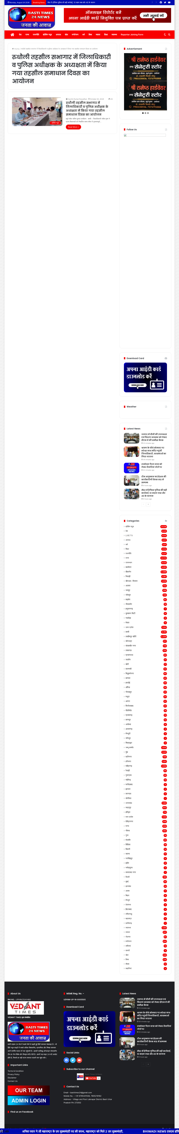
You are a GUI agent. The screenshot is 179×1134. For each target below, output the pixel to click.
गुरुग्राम (129, 748)
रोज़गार (128, 910)
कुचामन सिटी (130, 586)
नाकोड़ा (128, 591)
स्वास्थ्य (114, 34)
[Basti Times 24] (31, 18)
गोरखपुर (129, 665)
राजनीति (36, 34)
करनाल (128, 767)
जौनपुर (128, 711)
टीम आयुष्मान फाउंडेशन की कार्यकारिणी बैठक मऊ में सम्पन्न (153, 452)
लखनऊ (129, 623)
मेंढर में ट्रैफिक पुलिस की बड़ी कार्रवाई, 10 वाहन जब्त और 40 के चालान (154, 466)
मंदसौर (128, 813)
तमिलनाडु (129, 887)
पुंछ (127, 725)
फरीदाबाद (129, 757)
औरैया (128, 660)
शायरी (128, 923)
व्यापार (98, 34)
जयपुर (128, 563)
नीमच (128, 804)
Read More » (73, 127)
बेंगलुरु (128, 873)
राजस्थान (129, 535)
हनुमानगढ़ (129, 582)
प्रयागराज (129, 628)
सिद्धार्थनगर (130, 646)
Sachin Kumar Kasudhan (77, 99)
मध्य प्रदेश (129, 790)
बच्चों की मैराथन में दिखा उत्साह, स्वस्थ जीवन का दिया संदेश (67, 2)
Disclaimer (12, 1051)
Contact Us (12, 1054)
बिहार (127, 868)
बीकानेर (128, 545)
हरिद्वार (128, 785)
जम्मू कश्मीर (130, 720)
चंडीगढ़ (128, 753)
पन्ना (127, 799)
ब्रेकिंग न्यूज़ (47, 34)
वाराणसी (128, 642)
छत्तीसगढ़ (129, 896)
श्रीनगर (129, 730)
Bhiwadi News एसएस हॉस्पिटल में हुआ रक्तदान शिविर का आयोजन (136, 1131)
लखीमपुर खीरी (131, 609)
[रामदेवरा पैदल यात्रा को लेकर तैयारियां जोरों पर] (131, 441)
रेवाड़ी (128, 743)
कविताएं (128, 919)
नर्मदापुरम (129, 841)
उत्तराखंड (129, 776)
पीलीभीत (129, 683)
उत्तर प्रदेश (129, 600)
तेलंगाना (128, 878)
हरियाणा (128, 734)
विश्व (90, 34)
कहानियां (128, 942)
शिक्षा (106, 34)
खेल (66, 34)
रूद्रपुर (128, 780)
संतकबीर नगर (131, 619)
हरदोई (128, 656)
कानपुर (128, 693)
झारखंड (128, 859)
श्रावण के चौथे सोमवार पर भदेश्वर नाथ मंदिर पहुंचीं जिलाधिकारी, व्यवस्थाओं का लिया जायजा (153, 425)
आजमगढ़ (129, 702)
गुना (127, 808)
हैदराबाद (129, 882)
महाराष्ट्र (129, 891)
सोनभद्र (129, 614)
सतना (128, 827)
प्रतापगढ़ (129, 688)
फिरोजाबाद (129, 679)
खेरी (127, 637)
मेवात (127, 595)
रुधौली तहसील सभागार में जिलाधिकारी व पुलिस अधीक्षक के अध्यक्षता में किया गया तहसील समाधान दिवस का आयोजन (87, 109)
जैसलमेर (129, 577)
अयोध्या (128, 697)
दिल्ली (127, 850)
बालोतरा (128, 540)
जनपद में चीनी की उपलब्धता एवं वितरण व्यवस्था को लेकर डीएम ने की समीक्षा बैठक (154, 410)
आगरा (128, 674)
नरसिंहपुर (129, 831)
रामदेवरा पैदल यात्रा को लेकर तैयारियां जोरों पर (151, 439)
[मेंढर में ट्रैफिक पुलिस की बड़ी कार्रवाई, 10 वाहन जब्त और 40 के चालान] (131, 467)
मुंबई (127, 855)
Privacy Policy (13, 1047)
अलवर (128, 558)
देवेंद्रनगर (129, 794)
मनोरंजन (75, 34)
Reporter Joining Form (132, 34)
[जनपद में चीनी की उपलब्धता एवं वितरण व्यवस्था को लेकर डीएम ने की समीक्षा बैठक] (131, 411)
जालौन (128, 632)
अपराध (58, 34)
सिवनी (128, 822)
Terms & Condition (16, 1044)
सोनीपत (128, 771)
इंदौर (127, 836)
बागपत (128, 651)
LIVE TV (129, 509)
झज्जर (128, 762)
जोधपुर (128, 568)
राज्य (27, 34)
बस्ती (127, 605)
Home (16, 49)
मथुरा (127, 669)
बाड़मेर (128, 572)
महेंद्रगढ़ (129, 739)
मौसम (127, 937)
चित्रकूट (129, 716)
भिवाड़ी (128, 549)
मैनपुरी (128, 706)
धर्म (83, 34)
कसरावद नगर (131, 845)
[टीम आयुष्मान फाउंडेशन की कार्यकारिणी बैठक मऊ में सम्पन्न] (131, 453)
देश (20, 34)
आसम (127, 864)
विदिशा (128, 817)
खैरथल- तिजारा (131, 554)
